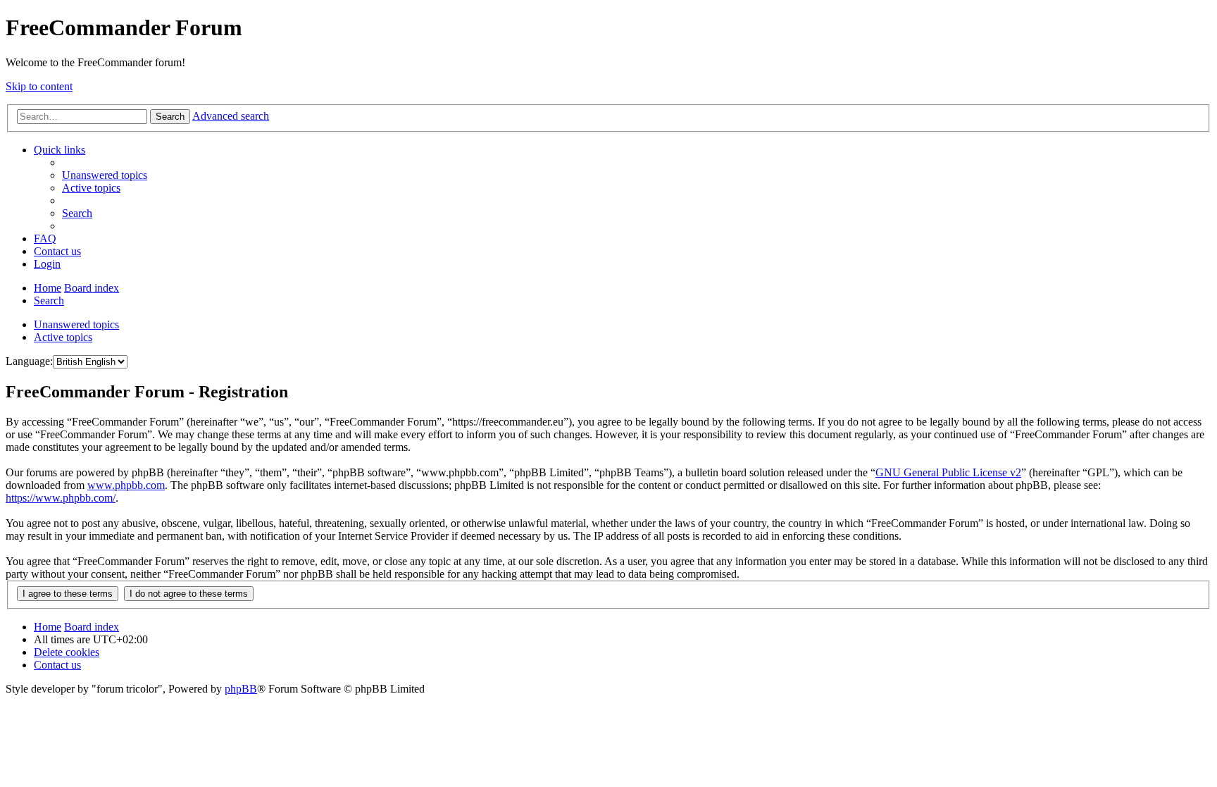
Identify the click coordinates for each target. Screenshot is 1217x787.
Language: (29, 361)
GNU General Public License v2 (948, 472)
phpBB (241, 689)
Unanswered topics (76, 324)
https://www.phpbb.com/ (61, 498)
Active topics (63, 337)
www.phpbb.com (126, 485)
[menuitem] (104, 175)
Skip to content (39, 86)
